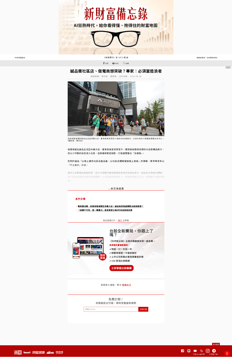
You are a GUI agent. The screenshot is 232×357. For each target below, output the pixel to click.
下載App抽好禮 (199, 354)
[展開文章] (127, 57)
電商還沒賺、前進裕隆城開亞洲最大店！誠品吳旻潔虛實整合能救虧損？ (111, 206)
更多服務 (216, 344)
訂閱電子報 (213, 354)
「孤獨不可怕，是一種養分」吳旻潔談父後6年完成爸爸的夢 (105, 210)
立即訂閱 (143, 309)
